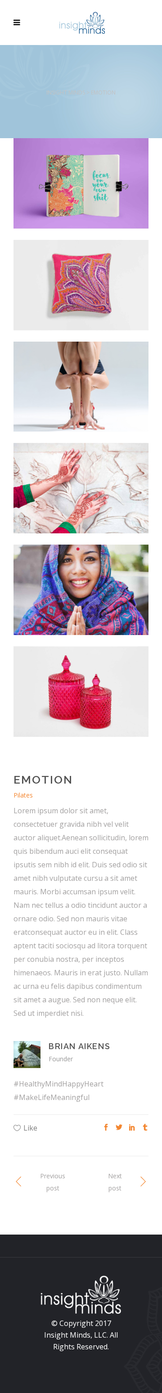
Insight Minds (65, 92)
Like (30, 1128)
